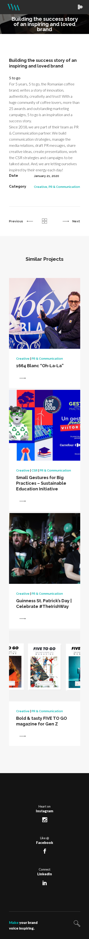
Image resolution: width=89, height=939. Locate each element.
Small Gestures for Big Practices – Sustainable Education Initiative (41, 483)
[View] (22, 378)
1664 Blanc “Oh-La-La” (40, 365)
